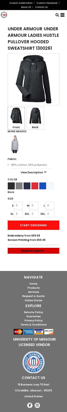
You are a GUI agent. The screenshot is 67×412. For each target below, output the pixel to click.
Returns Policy (33, 312)
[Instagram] (37, 405)
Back (35, 127)
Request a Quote (33, 296)
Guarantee (33, 316)
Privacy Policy (33, 320)
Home (33, 283)
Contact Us (41, 7)
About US (26, 7)
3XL (42, 214)
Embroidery (16, 235)
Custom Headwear (47, 2)
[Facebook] (30, 405)
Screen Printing (18, 240)
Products (34, 288)
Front (16, 127)
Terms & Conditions (33, 324)
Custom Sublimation (20, 2)
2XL (27, 214)
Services (33, 292)
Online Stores (34, 300)
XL (12, 214)
